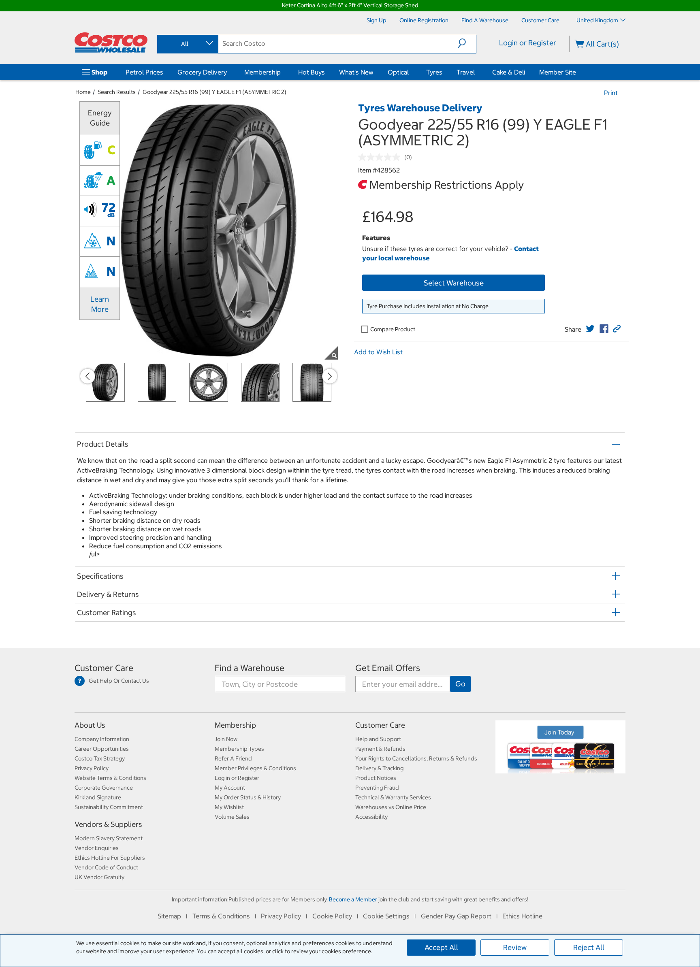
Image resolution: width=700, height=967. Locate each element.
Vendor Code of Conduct (106, 867)
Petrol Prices (144, 72)
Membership (262, 72)
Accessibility (371, 816)
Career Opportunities (102, 748)
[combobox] (187, 43)
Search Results (117, 92)
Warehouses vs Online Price (390, 807)
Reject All (588, 947)
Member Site (557, 72)
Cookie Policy (332, 916)
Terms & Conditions (221, 916)
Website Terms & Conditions (110, 778)
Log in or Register (237, 778)
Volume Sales (232, 816)
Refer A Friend (233, 758)
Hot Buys (311, 72)
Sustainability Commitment (109, 807)
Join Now (226, 739)
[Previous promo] (87, 376)
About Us (90, 725)
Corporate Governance (104, 787)
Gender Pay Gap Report (456, 916)
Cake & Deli (508, 72)
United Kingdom (597, 20)
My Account (230, 787)
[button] (467, 43)
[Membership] (282, 72)
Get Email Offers (387, 667)
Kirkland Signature (98, 797)
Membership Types (239, 748)
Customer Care (104, 667)
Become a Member (353, 899)
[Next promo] (329, 376)
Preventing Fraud (377, 787)
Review (515, 947)
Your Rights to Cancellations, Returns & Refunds (416, 758)
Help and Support (378, 739)
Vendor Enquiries (97, 848)
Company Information (102, 739)
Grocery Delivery (202, 72)
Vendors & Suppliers (108, 824)
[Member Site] (577, 72)
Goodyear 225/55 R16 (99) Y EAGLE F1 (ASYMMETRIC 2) (214, 92)
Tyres (434, 72)
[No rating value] (381, 157)
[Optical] (410, 72)
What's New (356, 72)
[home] (111, 42)
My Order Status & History (248, 797)
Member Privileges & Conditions (255, 768)
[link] (590, 329)
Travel (466, 72)
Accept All (441, 947)
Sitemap (169, 916)
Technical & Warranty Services (393, 797)
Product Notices (375, 778)
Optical (398, 72)
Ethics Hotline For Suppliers (110, 857)
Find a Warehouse (249, 667)
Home (83, 92)
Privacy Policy (92, 768)
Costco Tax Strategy (100, 758)
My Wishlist (229, 807)
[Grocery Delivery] (228, 72)
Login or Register (527, 42)
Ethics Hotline (522, 916)
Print (611, 93)
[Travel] (476, 72)
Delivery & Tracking (379, 768)
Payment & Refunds (380, 748)
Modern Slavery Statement (109, 838)
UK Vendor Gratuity (99, 877)
